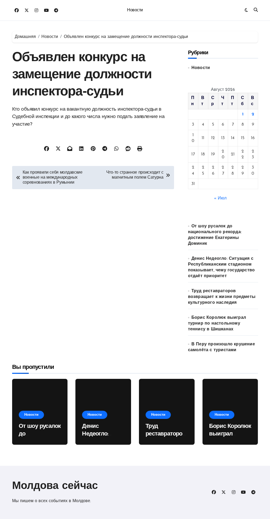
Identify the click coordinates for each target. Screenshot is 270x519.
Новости (135, 10)
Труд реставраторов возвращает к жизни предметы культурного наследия (221, 297)
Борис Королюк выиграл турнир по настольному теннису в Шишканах (217, 323)
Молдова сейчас (55, 486)
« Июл (220, 198)
